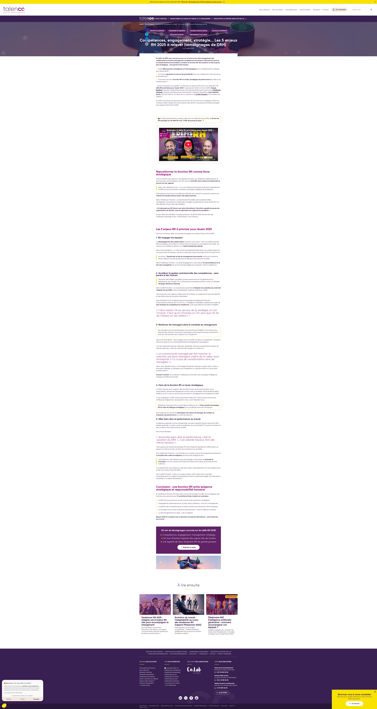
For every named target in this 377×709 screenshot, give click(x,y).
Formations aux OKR (171, 679)
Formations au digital (171, 676)
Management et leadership (177, 30)
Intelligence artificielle (147, 668)
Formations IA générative (172, 670)
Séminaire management (146, 674)
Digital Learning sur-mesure (148, 679)
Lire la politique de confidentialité (13, 692)
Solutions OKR (144, 670)
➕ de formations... (170, 685)
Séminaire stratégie (145, 672)
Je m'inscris (355, 703)
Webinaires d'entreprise (147, 676)
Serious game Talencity (147, 681)
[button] (4, 705)
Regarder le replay (189, 547)
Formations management (172, 672)
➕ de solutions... (145, 685)
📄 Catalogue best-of (171, 668)
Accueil (141, 24)
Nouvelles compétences (219, 30)
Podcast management (146, 683)
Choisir (23, 699)
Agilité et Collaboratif (157, 30)
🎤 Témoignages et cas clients (197, 34)
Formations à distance (171, 681)
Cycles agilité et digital (172, 683)
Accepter (36, 699)
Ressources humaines (176, 34)
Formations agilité (170, 674)
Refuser (8, 699)
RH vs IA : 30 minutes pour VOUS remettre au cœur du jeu (201, 2)
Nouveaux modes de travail (198, 30)
